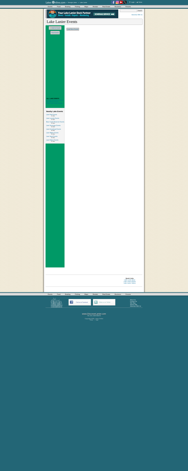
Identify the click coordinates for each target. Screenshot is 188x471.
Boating (67, 6)
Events (50, 6)
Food (59, 6)
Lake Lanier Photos (130, 281)
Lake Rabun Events (52, 140)
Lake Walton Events (52, 132)
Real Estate (106, 6)
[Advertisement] (55, 66)
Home (140, 2)
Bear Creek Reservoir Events (55, 122)
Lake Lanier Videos (130, 283)
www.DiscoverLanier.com (94, 314)
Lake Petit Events (51, 114)
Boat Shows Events (52, 101)
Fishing (77, 6)
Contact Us (133, 301)
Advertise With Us (137, 14)
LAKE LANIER (92, 315)
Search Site (133, 304)
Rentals (95, 6)
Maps (86, 6)
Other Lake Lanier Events (54, 103)
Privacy (91, 319)
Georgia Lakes (72, 2)
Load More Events (72, 29)
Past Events (55, 32)
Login (133, 2)
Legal (97, 319)
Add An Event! (56, 28)
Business (118, 6)
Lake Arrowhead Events (53, 129)
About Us (133, 300)
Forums (128, 6)
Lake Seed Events (51, 136)
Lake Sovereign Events (53, 125)
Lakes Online (99, 318)
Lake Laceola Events (52, 118)
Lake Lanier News (129, 280)
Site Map (133, 303)
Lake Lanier (83, 2)
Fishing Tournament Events (55, 100)
